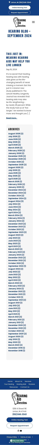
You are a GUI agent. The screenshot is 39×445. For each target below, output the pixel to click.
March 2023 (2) (15, 249)
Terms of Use (25, 437)
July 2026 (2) (14, 136)
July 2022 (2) (14, 272)
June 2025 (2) (14, 173)
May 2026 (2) (14, 142)
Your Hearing (9, 384)
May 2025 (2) (14, 176)
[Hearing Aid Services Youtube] (21, 431)
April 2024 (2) (14, 212)
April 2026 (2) (14, 145)
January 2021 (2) (16, 322)
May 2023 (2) (14, 243)
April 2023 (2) (14, 246)
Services (28, 381)
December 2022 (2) (17, 257)
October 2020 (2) (16, 331)
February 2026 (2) (16, 150)
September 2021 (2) (17, 300)
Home (10, 381)
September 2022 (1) (17, 266)
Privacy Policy (12, 437)
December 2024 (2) (17, 190)
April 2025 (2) (14, 179)
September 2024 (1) (17, 198)
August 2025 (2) (15, 167)
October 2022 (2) (16, 263)
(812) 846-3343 (25, 2)
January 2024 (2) (16, 221)
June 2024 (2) (14, 207)
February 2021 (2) (16, 319)
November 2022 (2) (17, 260)
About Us (18, 381)
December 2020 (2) (17, 325)
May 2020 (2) (14, 342)
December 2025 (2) (17, 156)
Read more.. (11, 118)
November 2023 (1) (16, 226)
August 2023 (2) (15, 235)
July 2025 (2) (14, 170)
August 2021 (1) (15, 303)
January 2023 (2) (16, 255)
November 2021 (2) (16, 294)
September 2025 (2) (17, 164)
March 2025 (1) (15, 181)
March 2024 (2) (15, 215)
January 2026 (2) (16, 153)
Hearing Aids (21, 384)
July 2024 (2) (14, 204)
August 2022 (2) (15, 269)
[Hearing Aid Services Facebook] (18, 431)
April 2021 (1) (14, 314)
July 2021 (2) (14, 305)
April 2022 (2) (14, 280)
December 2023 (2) (17, 224)
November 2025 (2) (17, 159)
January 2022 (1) (16, 288)
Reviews (32, 384)
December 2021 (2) (16, 291)
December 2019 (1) (16, 348)
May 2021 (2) (14, 311)
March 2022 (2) (15, 283)
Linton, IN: (15, 2)
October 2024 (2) (16, 195)
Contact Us (24, 387)
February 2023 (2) (16, 252)
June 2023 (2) (14, 241)
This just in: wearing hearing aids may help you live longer (18, 59)
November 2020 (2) (17, 328)
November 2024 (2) (17, 193)
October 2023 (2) (16, 229)
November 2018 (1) (16, 350)
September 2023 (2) (17, 232)
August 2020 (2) (15, 336)
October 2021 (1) (15, 297)
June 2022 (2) (14, 274)
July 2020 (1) (14, 339)
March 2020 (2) (15, 345)
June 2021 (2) (14, 308)
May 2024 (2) (14, 210)
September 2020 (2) (17, 334)
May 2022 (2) (14, 277)
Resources (14, 387)
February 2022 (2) (16, 286)
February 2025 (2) (16, 184)
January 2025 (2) (16, 187)
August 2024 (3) (16, 201)
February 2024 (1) (16, 218)
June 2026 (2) (14, 139)
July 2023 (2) (14, 238)
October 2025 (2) (16, 162)
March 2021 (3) (15, 317)
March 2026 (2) (15, 148)
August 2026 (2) (15, 133)
